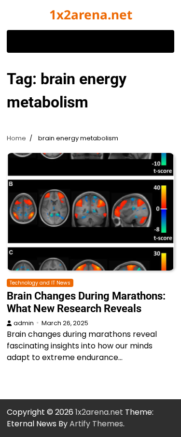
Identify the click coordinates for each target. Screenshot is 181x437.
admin (24, 323)
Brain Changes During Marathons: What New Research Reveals (86, 302)
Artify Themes (96, 423)
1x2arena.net (90, 14)
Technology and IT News (40, 282)
